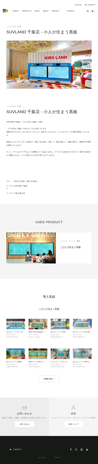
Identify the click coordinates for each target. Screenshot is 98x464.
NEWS (37, 11)
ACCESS (78, 5)
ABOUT (45, 11)
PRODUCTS (26, 11)
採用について (73, 424)
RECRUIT (55, 11)
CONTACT (91, 5)
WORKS (16, 11)
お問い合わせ (24, 424)
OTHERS (70, 11)
